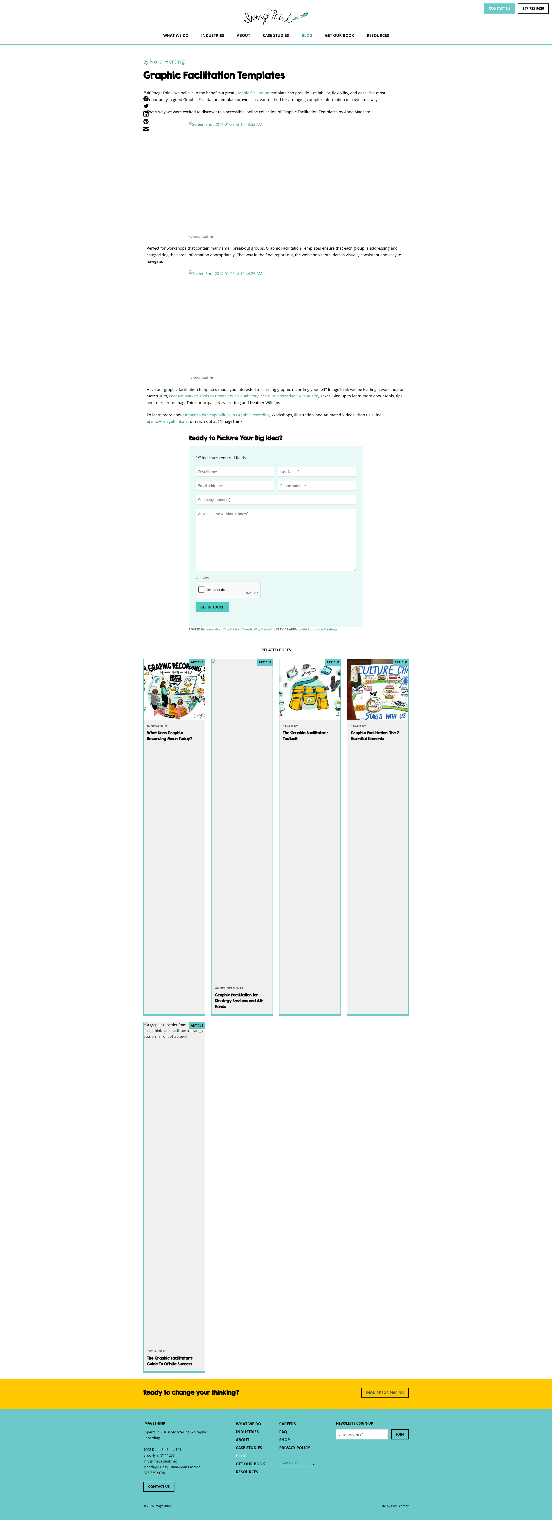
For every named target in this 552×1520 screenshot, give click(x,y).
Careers (287, 1423)
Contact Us (499, 8)
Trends (247, 629)
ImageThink (276, 17)
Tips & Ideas (232, 629)
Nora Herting (167, 61)
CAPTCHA (202, 578)
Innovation (214, 629)
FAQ (283, 1431)
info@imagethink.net (160, 1461)
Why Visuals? (263, 629)
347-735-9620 (533, 8)
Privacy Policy (294, 1447)
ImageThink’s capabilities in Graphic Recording (227, 414)
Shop (284, 1439)
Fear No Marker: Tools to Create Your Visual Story (214, 395)
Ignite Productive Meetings (318, 629)
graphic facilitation (252, 92)
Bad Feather (400, 1506)
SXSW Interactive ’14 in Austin (291, 395)
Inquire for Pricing (385, 1392)
